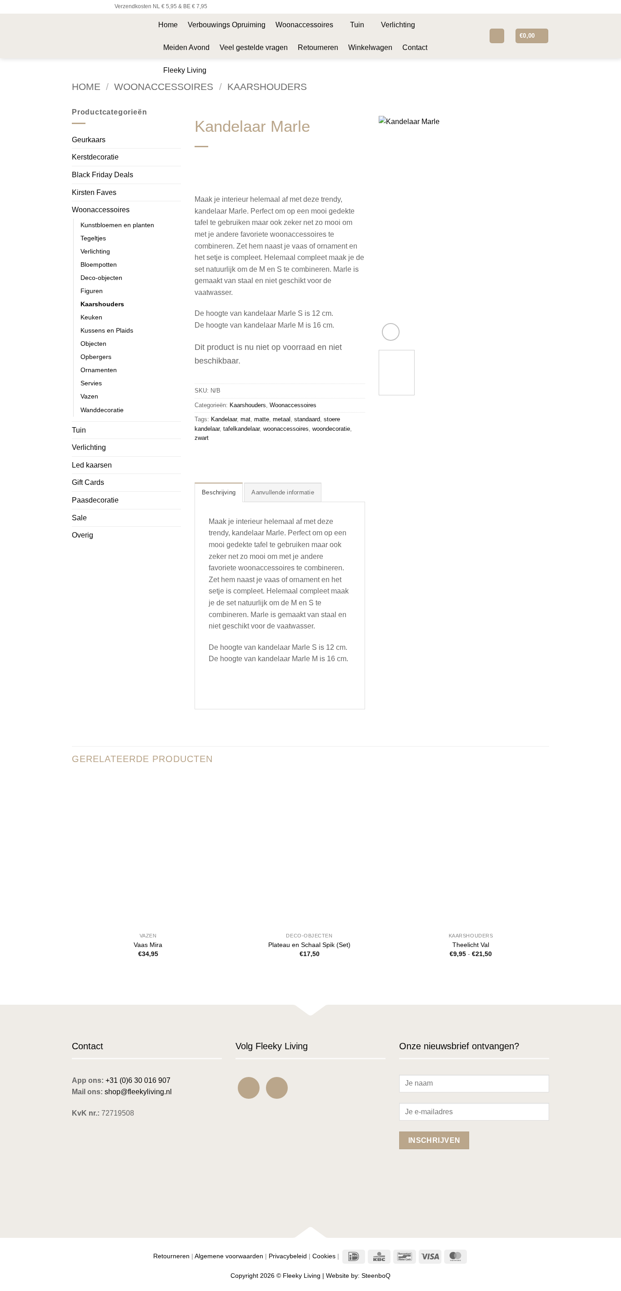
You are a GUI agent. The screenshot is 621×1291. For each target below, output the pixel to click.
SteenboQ (376, 1275)
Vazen (89, 396)
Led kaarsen (92, 465)
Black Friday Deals (102, 175)
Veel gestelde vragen (254, 47)
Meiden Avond (186, 47)
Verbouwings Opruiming (226, 25)
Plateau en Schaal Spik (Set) (309, 944)
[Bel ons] (102, 7)
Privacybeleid (288, 1256)
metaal (281, 419)
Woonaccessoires (304, 25)
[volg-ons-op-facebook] (249, 1088)
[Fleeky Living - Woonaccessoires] (108, 36)
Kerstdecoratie (95, 157)
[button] (475, 36)
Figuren (91, 290)
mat (245, 419)
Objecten (93, 343)
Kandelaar (224, 419)
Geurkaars (88, 140)
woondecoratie (331, 428)
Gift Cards (88, 482)
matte (261, 419)
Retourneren (318, 47)
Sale (79, 518)
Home (168, 25)
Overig (82, 535)
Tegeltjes (93, 238)
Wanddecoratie (102, 410)
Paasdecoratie (95, 500)
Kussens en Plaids (106, 330)
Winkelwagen (370, 47)
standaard (307, 419)
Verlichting (398, 25)
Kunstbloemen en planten (117, 225)
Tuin (357, 25)
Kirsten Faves (94, 192)
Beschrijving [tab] (218, 492)
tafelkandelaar (241, 428)
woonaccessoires (286, 428)
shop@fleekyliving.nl (138, 1092)
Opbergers (95, 356)
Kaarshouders (267, 86)
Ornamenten (98, 370)
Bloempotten (98, 264)
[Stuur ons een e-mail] (93, 7)
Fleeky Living (184, 70)
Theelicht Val (470, 944)
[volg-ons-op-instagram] (277, 1088)
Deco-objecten (101, 277)
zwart (202, 437)
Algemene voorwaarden (229, 1256)
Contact (414, 47)
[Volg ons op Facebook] (76, 7)
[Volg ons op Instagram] (85, 7)
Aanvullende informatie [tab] (282, 492)
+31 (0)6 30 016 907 (137, 1080)
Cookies (324, 1256)
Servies (91, 383)
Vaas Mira (148, 944)
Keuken (91, 317)
